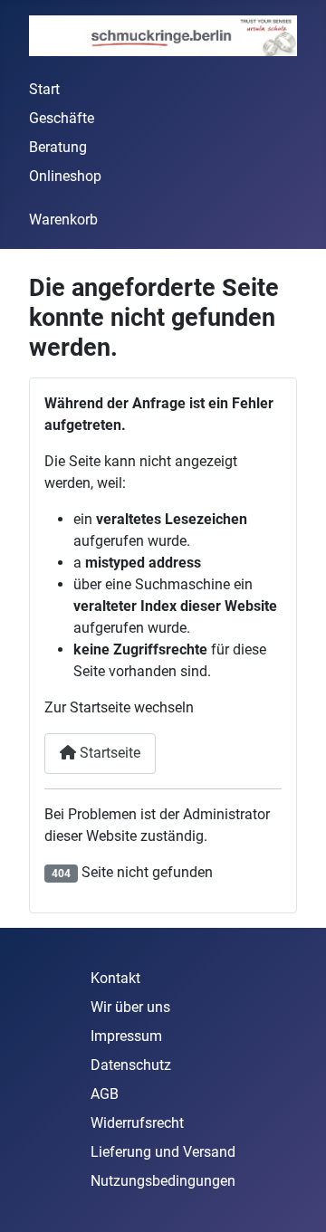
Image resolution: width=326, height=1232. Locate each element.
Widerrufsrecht (137, 1123)
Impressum (126, 1036)
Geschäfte (61, 118)
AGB (105, 1094)
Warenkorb (63, 219)
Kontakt (115, 978)
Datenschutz (131, 1065)
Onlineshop (65, 176)
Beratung (58, 147)
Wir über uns (130, 1007)
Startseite (108, 752)
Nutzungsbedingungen (163, 1180)
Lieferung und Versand (163, 1151)
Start (44, 89)
